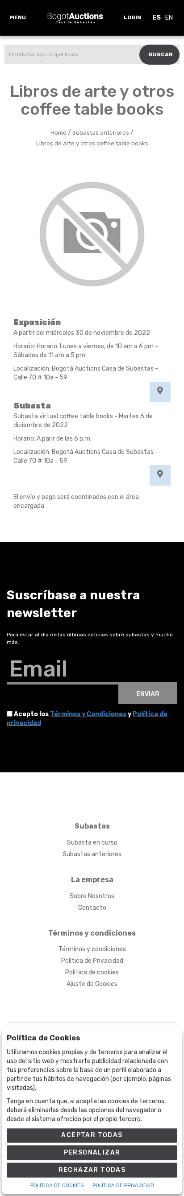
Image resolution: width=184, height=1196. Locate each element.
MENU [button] (18, 17)
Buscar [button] (161, 54)
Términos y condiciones (92, 949)
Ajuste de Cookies (92, 984)
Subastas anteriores (92, 854)
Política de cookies (92, 972)
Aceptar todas (91, 1135)
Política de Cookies (57, 1185)
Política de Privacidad (92, 961)
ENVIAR (147, 694)
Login (132, 17)
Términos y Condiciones (88, 714)
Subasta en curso (92, 842)
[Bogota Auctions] (75, 18)
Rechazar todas (92, 1170)
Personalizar (92, 1152)
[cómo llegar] (160, 392)
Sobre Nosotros (92, 896)
